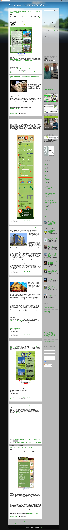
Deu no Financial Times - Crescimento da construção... (50, 190)
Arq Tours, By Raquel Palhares (49, 336)
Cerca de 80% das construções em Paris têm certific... (51, 196)
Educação (36, 71)
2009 (46, 215)
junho (47, 205)
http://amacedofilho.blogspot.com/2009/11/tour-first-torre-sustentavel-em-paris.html (24, 326)
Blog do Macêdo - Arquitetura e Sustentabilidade (29, 5)
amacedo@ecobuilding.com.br (15, 394)
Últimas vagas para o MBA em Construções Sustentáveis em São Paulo (25, 342)
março (47, 209)
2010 (46, 213)
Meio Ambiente (28, 223)
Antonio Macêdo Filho (49, 89)
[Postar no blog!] (22, 70)
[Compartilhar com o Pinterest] (25, 70)
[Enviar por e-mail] (21, 70)
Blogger (40, 527)
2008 (46, 216)
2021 (46, 164)
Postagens (47, 364)
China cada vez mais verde (16, 119)
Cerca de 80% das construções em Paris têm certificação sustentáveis (25, 277)
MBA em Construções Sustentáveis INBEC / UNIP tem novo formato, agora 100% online (52, 271)
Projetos (45, 316)
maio (46, 206)
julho (46, 186)
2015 (46, 172)
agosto (47, 185)
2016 (46, 171)
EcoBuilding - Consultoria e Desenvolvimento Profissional (48, 333)
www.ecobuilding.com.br (53, 30)
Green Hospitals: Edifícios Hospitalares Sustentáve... (50, 188)
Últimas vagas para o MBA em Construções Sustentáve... (50, 198)
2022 (46, 163)
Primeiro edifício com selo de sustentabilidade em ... (50, 194)
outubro (47, 182)
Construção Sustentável (31, 71)
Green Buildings (38, 400)
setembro (47, 183)
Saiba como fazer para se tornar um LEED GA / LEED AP (22, 447)
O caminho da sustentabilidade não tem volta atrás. (52, 295)
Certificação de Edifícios (19, 71)
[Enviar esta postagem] (19, 70)
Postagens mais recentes (16, 521)
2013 (46, 175)
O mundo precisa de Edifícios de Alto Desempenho (51, 231)
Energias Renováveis (21, 223)
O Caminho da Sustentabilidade (50, 246)
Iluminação (45, 313)
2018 (46, 168)
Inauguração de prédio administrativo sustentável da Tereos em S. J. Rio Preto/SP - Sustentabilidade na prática (52, 255)
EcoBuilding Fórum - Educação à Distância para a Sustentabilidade (49, 335)
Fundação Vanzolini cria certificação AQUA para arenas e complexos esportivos (52, 287)
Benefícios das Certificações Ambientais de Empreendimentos (52, 262)
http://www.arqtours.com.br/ (15, 328)
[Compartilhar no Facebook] (24, 70)
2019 (46, 167)
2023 (46, 161)
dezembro (47, 179)
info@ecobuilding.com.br (19, 412)
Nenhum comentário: (14, 70)
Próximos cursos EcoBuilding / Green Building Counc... (50, 201)
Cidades (24, 71)
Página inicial (26, 521)
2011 (46, 178)
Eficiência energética (47, 310)
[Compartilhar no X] (23, 70)
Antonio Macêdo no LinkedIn (48, 331)
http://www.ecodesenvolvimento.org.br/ (19, 315)
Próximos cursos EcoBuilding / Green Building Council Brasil (23, 405)
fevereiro (47, 210)
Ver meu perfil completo (48, 90)
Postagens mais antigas (35, 521)
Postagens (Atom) (16, 523)
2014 (46, 174)
